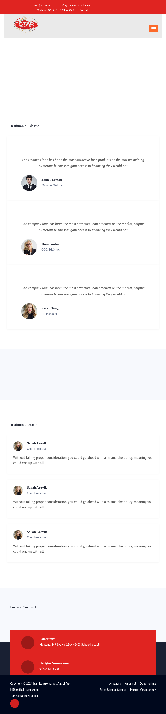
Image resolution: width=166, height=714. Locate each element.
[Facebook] (134, 4)
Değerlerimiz (148, 683)
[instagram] (140, 4)
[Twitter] (128, 4)
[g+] (146, 4)
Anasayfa (115, 683)
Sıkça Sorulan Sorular (113, 689)
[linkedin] (152, 4)
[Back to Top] (14, 703)
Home (130, 94)
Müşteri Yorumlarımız (143, 689)
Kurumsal (130, 683)
